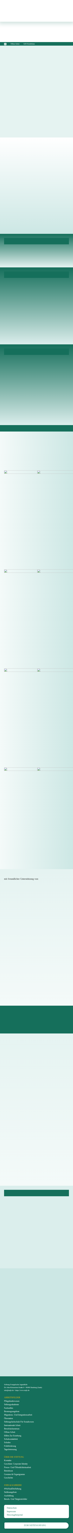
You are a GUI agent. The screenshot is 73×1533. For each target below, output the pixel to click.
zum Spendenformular (35, 1303)
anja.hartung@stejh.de (23, 1175)
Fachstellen (8, 1408)
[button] (36, 442)
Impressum (11, 1511)
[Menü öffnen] (63, 10)
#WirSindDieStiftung (12, 1489)
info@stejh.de (20, 1226)
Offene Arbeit (15, 44)
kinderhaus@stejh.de (29, 172)
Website (15, 935)
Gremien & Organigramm (14, 1474)
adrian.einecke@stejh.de (23, 1101)
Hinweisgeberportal (15, 1515)
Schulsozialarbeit (11, 1439)
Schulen (7, 1442)
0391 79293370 (19, 1097)
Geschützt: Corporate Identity (16, 1464)
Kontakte (7, 1460)
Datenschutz (12, 1508)
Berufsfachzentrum (11, 1429)
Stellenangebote (10, 1492)
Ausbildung (9, 1496)
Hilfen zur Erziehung (12, 1435)
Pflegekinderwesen (11, 1401)
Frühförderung (10, 1446)
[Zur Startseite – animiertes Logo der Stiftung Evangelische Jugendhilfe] (29, 11)
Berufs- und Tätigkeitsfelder (15, 1499)
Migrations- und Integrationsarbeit (18, 1415)
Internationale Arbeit (12, 1425)
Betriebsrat (8, 1471)
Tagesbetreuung (10, 1449)
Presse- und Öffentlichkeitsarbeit (17, 1467)
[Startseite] (5, 43)
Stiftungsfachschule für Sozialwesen (19, 1422)
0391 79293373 (19, 1171)
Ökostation (8, 1418)
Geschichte (8, 1478)
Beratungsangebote (11, 1411)
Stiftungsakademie (11, 1404)
